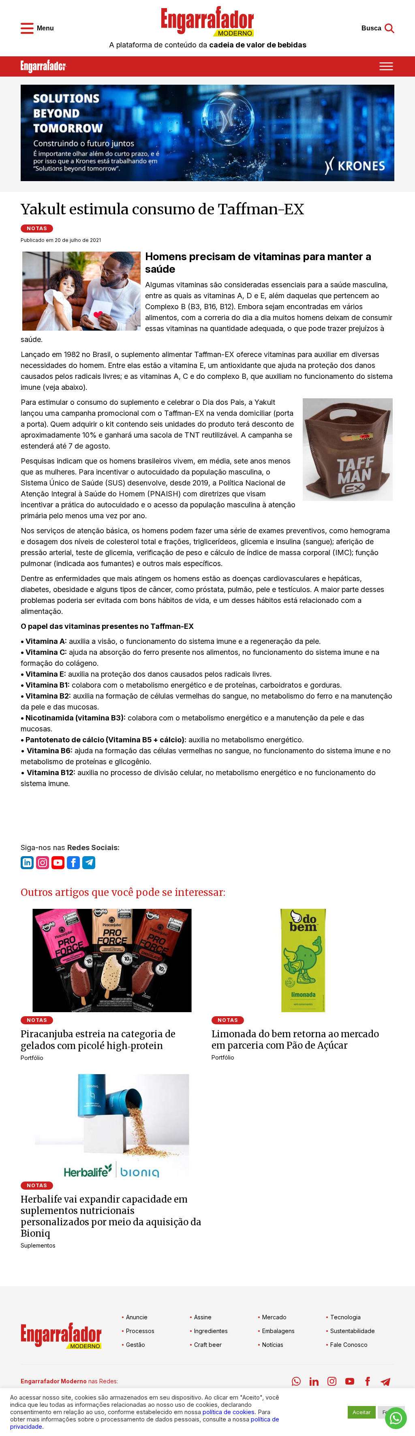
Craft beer (208, 1344)
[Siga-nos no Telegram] (88, 862)
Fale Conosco (349, 1344)
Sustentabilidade (352, 1330)
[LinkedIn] (314, 1383)
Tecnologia (345, 1317)
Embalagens (278, 1330)
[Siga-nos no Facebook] (73, 862)
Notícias (272, 1344)
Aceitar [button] (362, 1412)
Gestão (135, 1344)
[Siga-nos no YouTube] (57, 862)
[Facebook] (367, 1383)
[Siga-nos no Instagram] (42, 862)
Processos (140, 1330)
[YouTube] (350, 1383)
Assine (203, 1317)
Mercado (274, 1317)
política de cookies (229, 1412)
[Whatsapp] (296, 1383)
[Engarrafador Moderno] (207, 21)
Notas (37, 228)
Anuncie (137, 1317)
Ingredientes (211, 1330)
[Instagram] (332, 1383)
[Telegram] (385, 1383)
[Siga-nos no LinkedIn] (27, 862)
